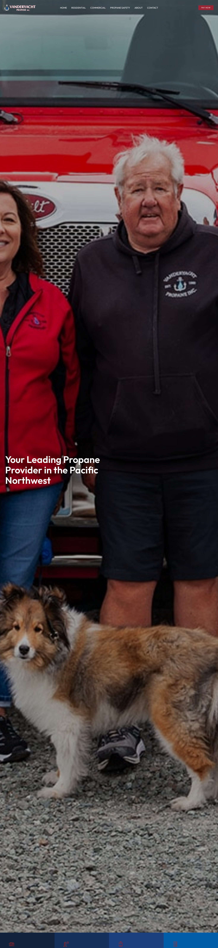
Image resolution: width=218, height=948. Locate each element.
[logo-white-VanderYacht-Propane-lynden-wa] (20, 6)
